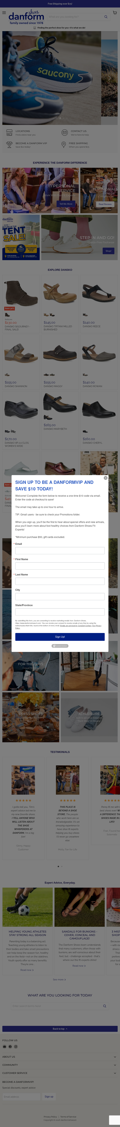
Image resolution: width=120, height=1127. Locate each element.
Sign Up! (60, 636)
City (17, 590)
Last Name (21, 574)
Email (18, 544)
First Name (21, 559)
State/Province (24, 605)
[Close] (106, 478)
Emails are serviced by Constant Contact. (76, 625)
